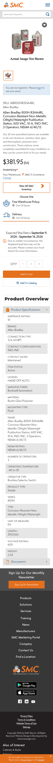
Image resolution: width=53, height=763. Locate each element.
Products (26, 598)
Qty (13, 264)
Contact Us (26, 650)
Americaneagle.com (26, 738)
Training (26, 618)
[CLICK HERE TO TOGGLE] (47, 5)
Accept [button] (41, 760)
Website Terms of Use (26, 723)
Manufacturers (25, 631)
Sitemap (26, 727)
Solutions (26, 604)
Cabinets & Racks (12, 749)
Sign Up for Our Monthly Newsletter (26, 575)
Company (26, 644)
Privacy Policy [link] (26, 760)
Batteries (7, 754)
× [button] (51, 756)
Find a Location (26, 656)
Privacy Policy (26, 716)
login (39, 87)
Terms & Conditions (26, 719)
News (25, 624)
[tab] (26, 309)
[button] (26, 309)
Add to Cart (26, 274)
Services (25, 611)
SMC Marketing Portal (25, 637)
